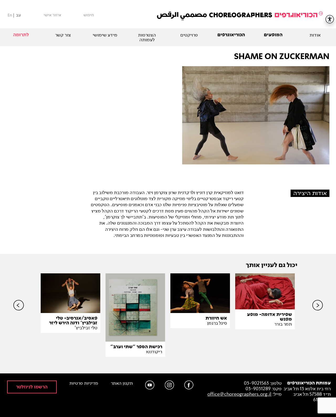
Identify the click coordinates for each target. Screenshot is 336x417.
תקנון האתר (122, 383)
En (10, 15)
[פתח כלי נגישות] (330, 19)
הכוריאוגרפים (231, 35)
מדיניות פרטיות (83, 383)
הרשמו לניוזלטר (32, 387)
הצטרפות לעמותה (147, 37)
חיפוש (88, 15)
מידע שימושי (105, 35)
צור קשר (63, 35)
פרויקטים (189, 35)
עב (18, 15)
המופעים (273, 35)
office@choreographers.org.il (239, 394)
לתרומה (21, 35)
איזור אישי (52, 15)
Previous (18, 314)
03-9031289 (258, 388)
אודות (315, 35)
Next (317, 314)
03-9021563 (256, 383)
